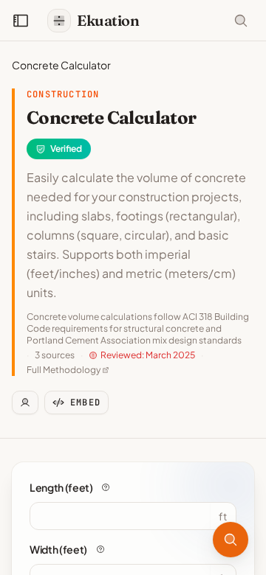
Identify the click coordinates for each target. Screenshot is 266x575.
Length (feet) (61, 487)
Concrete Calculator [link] (61, 65)
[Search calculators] (241, 20)
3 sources (55, 354)
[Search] (230, 539)
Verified (66, 148)
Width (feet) (58, 549)
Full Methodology (63, 369)
